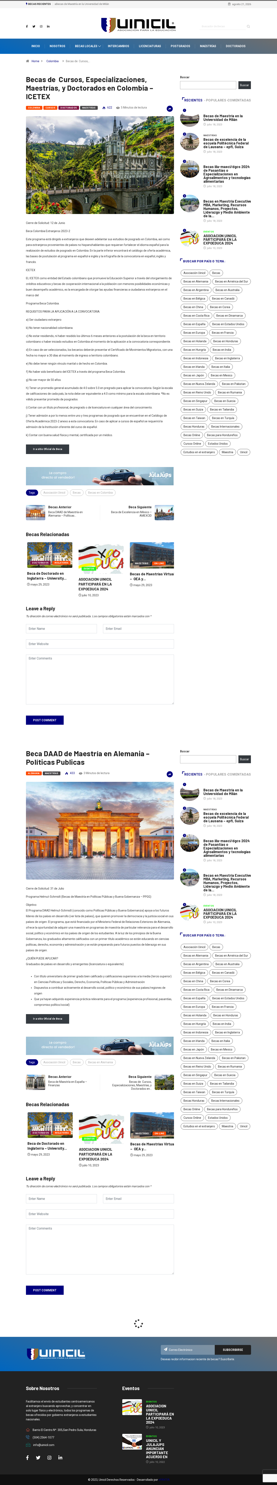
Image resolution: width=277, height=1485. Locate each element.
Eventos (87, 568)
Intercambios (118, 46)
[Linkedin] (48, 26)
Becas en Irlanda (194, 366)
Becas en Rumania (230, 392)
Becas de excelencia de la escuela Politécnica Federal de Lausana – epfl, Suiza (226, 143)
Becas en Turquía (223, 418)
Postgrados (180, 46)
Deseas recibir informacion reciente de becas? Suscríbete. (198, 1359)
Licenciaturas (150, 46)
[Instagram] (41, 26)
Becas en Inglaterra (227, 358)
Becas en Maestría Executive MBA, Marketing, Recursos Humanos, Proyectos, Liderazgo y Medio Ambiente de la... (227, 208)
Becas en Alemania (196, 281)
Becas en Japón (194, 375)
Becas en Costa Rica (196, 315)
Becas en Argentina (196, 290)
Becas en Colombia (100, 492)
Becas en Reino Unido (197, 392)
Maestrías (208, 46)
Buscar (185, 77)
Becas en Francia (223, 332)
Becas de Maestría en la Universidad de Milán (81, 3)
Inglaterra (60, 563)
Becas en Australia (227, 290)
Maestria (227, 452)
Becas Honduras (194, 426)
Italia (206, 112)
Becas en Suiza (193, 409)
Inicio (35, 46)
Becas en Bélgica (194, 298)
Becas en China (193, 307)
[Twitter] (33, 26)
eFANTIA (164, 1479)
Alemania (34, 773)
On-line (158, 563)
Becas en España (194, 324)
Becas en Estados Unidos (228, 324)
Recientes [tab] (193, 100)
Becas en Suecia (224, 401)
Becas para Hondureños (222, 435)
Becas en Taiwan (194, 418)
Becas (77, 492)
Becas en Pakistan (234, 384)
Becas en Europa (194, 332)
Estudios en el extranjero (199, 452)
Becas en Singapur (195, 401)
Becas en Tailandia (222, 409)
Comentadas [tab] (239, 100)
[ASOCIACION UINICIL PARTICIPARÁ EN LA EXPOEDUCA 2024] (132, 1407)
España (208, 197)
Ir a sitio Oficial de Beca (47, 449)
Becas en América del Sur (231, 281)
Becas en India (222, 349)
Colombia (52, 61)
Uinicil (243, 452)
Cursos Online (192, 443)
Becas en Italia (221, 366)
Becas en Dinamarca (229, 315)
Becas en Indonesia (196, 358)
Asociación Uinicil (54, 492)
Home (35, 61)
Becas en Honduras (225, 341)
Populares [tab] (216, 100)
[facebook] (27, 26)
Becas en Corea (220, 307)
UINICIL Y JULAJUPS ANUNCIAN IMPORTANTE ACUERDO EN (157, 1448)
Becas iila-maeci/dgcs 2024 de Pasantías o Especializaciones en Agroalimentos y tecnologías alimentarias (227, 174)
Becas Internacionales (225, 426)
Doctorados (236, 46)
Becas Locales (86, 46)
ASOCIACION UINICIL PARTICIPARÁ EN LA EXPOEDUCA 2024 (94, 584)
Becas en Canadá (223, 298)
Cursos (50, 107)
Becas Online (192, 435)
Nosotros (57, 46)
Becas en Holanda (195, 341)
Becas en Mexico (221, 375)
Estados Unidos (218, 443)
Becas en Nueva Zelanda (199, 384)
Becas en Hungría (195, 349)
